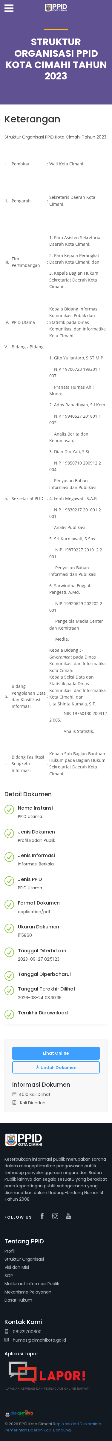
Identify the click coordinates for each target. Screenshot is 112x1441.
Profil (9, 1251)
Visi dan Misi (16, 1267)
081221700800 (27, 1332)
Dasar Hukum (18, 1300)
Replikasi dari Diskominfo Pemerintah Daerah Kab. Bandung (52, 1427)
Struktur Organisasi (24, 1259)
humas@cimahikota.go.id (39, 1340)
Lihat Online (56, 1053)
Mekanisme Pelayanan (27, 1292)
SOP (8, 1276)
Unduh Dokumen (58, 1068)
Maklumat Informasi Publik (31, 1284)
